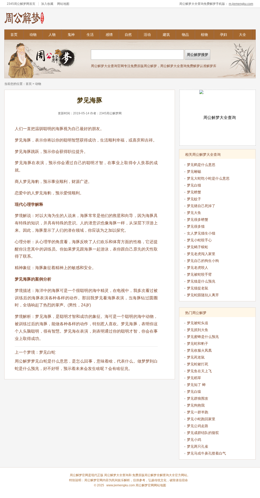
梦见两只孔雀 (197, 446)
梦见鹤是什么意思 (201, 165)
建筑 (166, 35)
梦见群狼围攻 (197, 398)
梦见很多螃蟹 (197, 219)
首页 (14, 35)
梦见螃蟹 (194, 192)
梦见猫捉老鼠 (197, 288)
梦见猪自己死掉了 (201, 206)
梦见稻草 (194, 378)
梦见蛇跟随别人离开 (203, 295)
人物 (52, 35)
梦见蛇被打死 (197, 364)
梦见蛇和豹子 (197, 343)
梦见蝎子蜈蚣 (197, 247)
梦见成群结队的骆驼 (203, 433)
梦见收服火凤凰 (199, 350)
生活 (90, 35)
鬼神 (71, 35)
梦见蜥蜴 (194, 171)
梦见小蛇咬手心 (199, 240)
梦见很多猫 (196, 226)
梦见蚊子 (194, 199)
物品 (185, 35)
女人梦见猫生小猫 (201, 233)
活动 (147, 35)
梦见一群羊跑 (197, 412)
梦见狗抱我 (196, 405)
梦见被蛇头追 (197, 323)
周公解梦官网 (93, 480)
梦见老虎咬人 (197, 268)
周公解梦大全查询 (116, 475)
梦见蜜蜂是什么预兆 (203, 337)
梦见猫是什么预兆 (201, 281)
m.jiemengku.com (241, 4)
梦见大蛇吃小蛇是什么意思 (208, 178)
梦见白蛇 (47, 352)
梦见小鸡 (194, 440)
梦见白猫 (194, 185)
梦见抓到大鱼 (197, 330)
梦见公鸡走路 (197, 426)
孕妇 (223, 35)
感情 (109, 35)
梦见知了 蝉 (196, 385)
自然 (128, 35)
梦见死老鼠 (196, 357)
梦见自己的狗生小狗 (203, 261)
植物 (204, 35)
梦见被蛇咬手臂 (199, 274)
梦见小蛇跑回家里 (201, 419)
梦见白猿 (194, 392)
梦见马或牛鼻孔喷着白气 (206, 453)
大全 (242, 35)
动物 (33, 35)
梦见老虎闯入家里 (201, 254)
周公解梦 (150, 475)
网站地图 (63, 4)
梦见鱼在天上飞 (199, 371)
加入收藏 (47, 4)
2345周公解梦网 (18, 4)
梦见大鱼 (194, 213)
